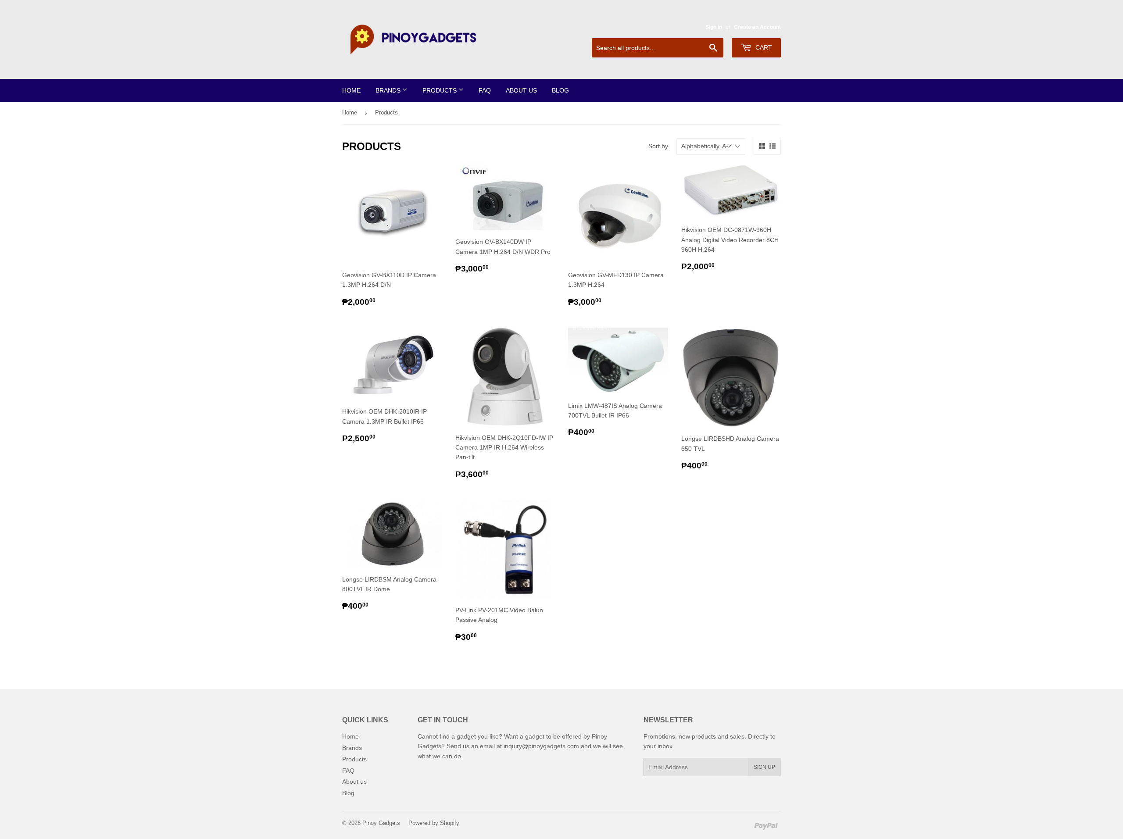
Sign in (713, 27)
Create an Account (757, 27)
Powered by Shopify (433, 823)
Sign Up (764, 767)
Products (440, 90)
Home (351, 90)
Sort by (658, 146)
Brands (389, 90)
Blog (560, 90)
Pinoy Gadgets (381, 823)
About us (521, 90)
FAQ (485, 90)
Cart (763, 47)
